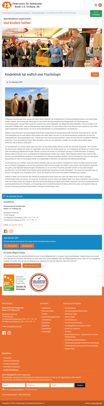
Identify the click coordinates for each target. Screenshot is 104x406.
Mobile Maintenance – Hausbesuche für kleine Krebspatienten (81, 336)
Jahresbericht (46, 320)
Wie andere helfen (38, 13)
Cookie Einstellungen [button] (10, 370)
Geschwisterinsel (71, 320)
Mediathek (45, 326)
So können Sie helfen (12, 265)
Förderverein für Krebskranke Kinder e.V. (16, 13)
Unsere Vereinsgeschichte (51, 317)
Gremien (45, 314)
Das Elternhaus (70, 308)
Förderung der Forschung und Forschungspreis (81, 346)
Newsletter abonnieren (31, 265)
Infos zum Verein (48, 311)
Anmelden (80, 385)
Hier (5, 256)
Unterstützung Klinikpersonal (75, 340)
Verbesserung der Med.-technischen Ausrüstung (82, 343)
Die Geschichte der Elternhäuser (76, 311)
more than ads (97, 403)
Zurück (95, 74)
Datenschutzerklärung (11, 361)
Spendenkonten (27, 246)
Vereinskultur (46, 308)
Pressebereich (46, 329)
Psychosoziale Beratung (73, 323)
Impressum (7, 358)
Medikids (68, 332)
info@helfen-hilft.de (16, 225)
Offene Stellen (70, 317)
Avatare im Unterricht (72, 329)
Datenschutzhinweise (24, 394)
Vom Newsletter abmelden (9, 394)
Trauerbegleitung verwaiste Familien (78, 326)
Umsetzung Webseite (10, 364)
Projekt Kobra (69, 349)
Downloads (46, 323)
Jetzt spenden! (12, 246)
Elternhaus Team (71, 314)
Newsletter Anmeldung (11, 367)
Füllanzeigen (46, 332)
